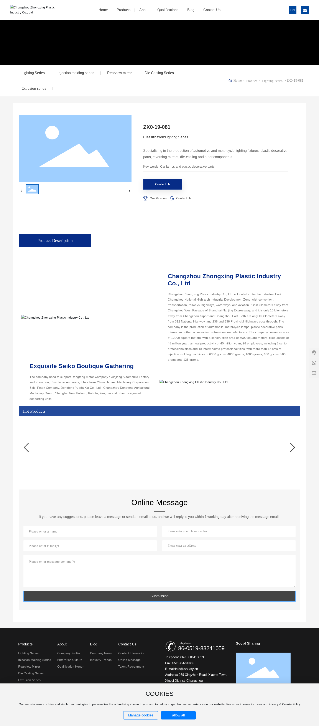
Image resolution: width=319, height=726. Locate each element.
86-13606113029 (192, 657)
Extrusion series (33, 88)
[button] (26, 447)
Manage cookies (140, 715)
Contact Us (183, 198)
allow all (178, 715)
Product (251, 81)
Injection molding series (76, 73)
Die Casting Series (159, 73)
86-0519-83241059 (201, 648)
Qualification (158, 198)
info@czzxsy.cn (186, 669)
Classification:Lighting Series (165, 137)
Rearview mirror (119, 73)
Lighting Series (33, 73)
